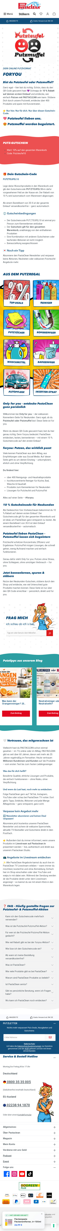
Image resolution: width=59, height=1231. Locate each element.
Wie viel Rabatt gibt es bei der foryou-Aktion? (27, 942)
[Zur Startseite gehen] (29, 6)
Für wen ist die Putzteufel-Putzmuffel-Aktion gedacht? (27, 934)
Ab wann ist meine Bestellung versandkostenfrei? (19, 957)
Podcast (7, 1156)
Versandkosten (45, 1214)
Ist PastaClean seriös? (16, 984)
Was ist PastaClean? (15, 965)
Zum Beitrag (16, 713)
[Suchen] (34, 14)
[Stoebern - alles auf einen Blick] (24, 14)
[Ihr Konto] (47, 14)
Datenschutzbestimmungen (29, 1046)
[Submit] (50, 1037)
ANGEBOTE (13, 21)
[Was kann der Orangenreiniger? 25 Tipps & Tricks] (16, 683)
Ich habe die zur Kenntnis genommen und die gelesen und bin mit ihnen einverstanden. (29, 1048)
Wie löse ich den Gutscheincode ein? (23, 948)
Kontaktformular (24, 1115)
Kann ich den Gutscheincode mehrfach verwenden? (24, 918)
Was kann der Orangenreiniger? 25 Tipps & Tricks (13, 702)
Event (6, 1161)
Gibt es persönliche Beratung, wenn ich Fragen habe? (28, 992)
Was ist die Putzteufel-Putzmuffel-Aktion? (26, 926)
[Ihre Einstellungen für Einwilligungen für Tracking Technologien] (54, 1226)
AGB (27, 1048)
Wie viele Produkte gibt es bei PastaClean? (26, 971)
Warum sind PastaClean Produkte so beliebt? (27, 978)
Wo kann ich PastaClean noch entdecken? (26, 1000)
